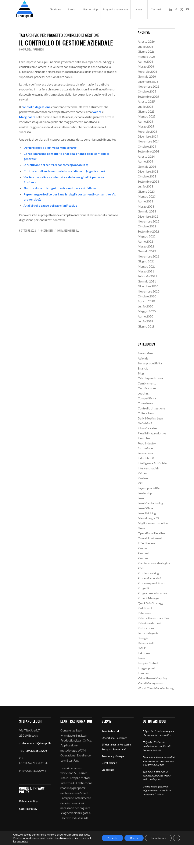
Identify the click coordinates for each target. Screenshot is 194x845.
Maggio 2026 (147, 56)
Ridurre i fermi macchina (153, 618)
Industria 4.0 (146, 458)
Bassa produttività (150, 363)
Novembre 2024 (148, 141)
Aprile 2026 (145, 61)
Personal (143, 553)
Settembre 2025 (148, 96)
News (141, 528)
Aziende (143, 358)
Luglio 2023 (145, 186)
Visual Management (151, 683)
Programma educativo (152, 593)
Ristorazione (146, 628)
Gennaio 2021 (147, 281)
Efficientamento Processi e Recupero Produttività (116, 747)
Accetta (112, 838)
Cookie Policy (28, 808)
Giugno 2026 (146, 51)
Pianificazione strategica (154, 563)
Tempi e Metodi (148, 663)
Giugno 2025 (146, 111)
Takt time (144, 653)
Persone (143, 558)
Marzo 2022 (146, 246)
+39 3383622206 (35, 750)
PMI (141, 568)
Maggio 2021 (147, 266)
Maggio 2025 (147, 116)
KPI (140, 483)
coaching (143, 393)
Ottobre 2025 (147, 91)
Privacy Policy (28, 801)
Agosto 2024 (146, 156)
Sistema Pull (145, 643)
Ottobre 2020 (147, 296)
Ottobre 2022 (147, 226)
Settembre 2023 (148, 181)
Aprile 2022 (145, 241)
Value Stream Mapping (152, 678)
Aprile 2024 (145, 161)
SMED (142, 648)
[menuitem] (55, 9)
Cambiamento (147, 383)
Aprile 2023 (145, 201)
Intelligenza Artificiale (152, 463)
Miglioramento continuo (153, 523)
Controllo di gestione (151, 408)
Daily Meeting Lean (150, 418)
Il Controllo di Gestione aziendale (66, 42)
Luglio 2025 (145, 106)
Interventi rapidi (148, 468)
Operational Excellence (114, 737)
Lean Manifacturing (150, 503)
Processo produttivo (151, 583)
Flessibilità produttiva (152, 433)
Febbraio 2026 (147, 71)
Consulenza (25, 49)
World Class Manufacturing (156, 688)
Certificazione (147, 388)
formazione (38, 49)
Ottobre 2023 (147, 176)
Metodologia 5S (148, 518)
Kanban (143, 478)
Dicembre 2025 (148, 81)
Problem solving (148, 573)
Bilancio (143, 368)
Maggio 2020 (147, 311)
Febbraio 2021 (147, 276)
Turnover (144, 673)
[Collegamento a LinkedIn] (170, 9)
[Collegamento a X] (182, 9)
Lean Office (145, 508)
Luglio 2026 (145, 46)
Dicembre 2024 (148, 136)
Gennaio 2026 (147, 76)
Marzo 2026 (146, 66)
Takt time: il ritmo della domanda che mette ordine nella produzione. (157, 775)
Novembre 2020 (148, 291)
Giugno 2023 (146, 191)
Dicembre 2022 (148, 216)
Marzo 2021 (146, 271)
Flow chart (145, 438)
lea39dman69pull (69, 230)
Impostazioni (158, 838)
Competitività (147, 398)
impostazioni (20, 841)
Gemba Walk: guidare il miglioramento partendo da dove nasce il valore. (157, 790)
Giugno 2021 (146, 261)
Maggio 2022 (147, 236)
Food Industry (147, 443)
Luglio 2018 (145, 321)
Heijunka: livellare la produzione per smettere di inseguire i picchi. (157, 746)
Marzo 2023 (146, 206)
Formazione (145, 453)
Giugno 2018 (146, 326)
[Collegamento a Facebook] (176, 9)
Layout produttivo (149, 488)
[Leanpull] (24, 9)
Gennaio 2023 (147, 211)
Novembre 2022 (148, 221)
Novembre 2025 (148, 86)
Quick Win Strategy (150, 603)
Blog (141, 373)
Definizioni (145, 423)
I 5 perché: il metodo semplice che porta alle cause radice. (158, 733)
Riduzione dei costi (150, 623)
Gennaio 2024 (147, 166)
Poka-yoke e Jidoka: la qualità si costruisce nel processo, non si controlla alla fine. (159, 760)
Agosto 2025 (146, 101)
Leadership (145, 493)
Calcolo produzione (150, 378)
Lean (141, 498)
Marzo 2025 (146, 126)
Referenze (144, 613)
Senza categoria (148, 633)
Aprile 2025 (145, 121)
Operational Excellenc (152, 533)
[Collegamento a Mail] (187, 9)
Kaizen (142, 473)
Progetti (143, 588)
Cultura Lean (146, 413)
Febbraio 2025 (147, 131)
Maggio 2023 (147, 196)
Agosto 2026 (146, 41)
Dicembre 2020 (148, 286)
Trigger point (146, 668)
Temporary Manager (113, 756)
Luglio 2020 (145, 306)
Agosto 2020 (146, 301)
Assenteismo (146, 353)
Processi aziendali (149, 578)
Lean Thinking (147, 513)
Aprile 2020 (145, 316)
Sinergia (143, 638)
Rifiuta (134, 838)
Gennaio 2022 (147, 251)
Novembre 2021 (148, 256)
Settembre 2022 (148, 231)
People (142, 548)
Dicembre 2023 (148, 171)
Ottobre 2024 (147, 146)
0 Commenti (47, 230)
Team (141, 658)
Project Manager (149, 598)
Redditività (145, 608)
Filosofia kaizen (148, 428)
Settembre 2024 (148, 151)
